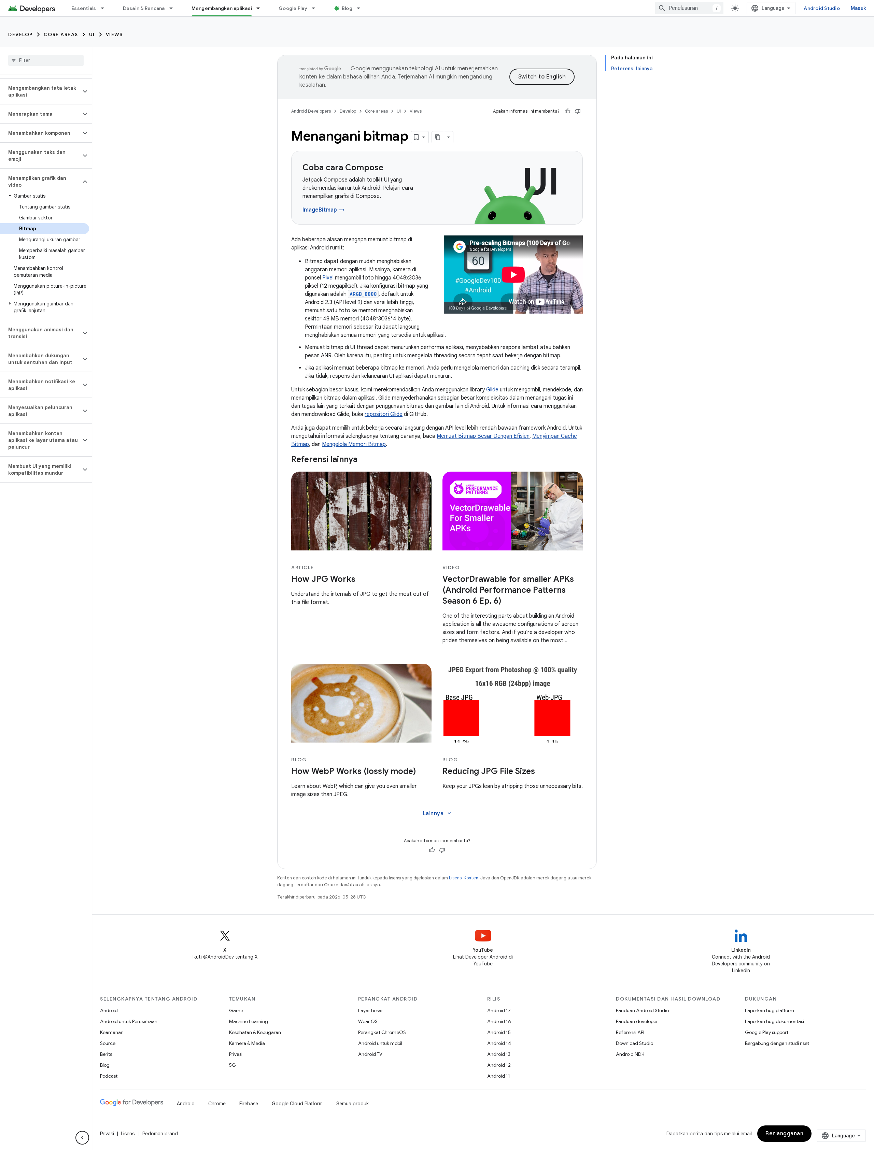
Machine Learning (248, 1021)
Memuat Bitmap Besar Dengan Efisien (483, 436)
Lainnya (438, 813)
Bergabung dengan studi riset (777, 1043)
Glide (492, 389)
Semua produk (352, 1104)
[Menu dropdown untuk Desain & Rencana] (174, 8)
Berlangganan (784, 1133)
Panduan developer (637, 1021)
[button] (40, 91)
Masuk (858, 8)
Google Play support (766, 1032)
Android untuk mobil (380, 1043)
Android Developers (311, 111)
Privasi (235, 1054)
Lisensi (128, 1133)
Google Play (293, 8)
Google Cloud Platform (297, 1104)
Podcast (108, 1076)
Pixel (328, 277)
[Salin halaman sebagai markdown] (438, 137)
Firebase (248, 1104)
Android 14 (499, 1043)
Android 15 (499, 1032)
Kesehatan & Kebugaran (255, 1032)
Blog (347, 8)
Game (236, 1010)
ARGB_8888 (363, 294)
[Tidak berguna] (578, 111)
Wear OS (368, 1021)
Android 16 (499, 1021)
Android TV (370, 1054)
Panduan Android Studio (642, 1010)
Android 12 (499, 1065)
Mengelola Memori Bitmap (354, 444)
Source (107, 1043)
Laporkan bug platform (769, 1010)
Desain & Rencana (144, 8)
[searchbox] (46, 60)
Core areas (61, 34)
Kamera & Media (247, 1043)
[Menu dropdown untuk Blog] (361, 8)
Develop (20, 34)
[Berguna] (567, 111)
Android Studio (822, 8)
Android (109, 1010)
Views (114, 34)
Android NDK (630, 1054)
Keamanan (112, 1032)
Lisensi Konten (463, 878)
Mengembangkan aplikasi (222, 8)
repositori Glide (384, 414)
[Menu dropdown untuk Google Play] (316, 8)
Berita (106, 1054)
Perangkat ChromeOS (382, 1032)
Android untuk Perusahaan (128, 1021)
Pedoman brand (160, 1133)
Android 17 (499, 1010)
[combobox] (689, 8)
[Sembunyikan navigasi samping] (82, 1138)
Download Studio (634, 1043)
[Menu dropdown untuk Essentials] (105, 8)
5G (232, 1065)
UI (92, 34)
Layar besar (370, 1010)
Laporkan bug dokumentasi (774, 1021)
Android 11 (498, 1076)
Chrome (217, 1104)
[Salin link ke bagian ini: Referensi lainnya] (364, 460)
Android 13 (498, 1054)
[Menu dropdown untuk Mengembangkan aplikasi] (261, 8)
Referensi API (630, 1032)
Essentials (83, 8)
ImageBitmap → (323, 209)
